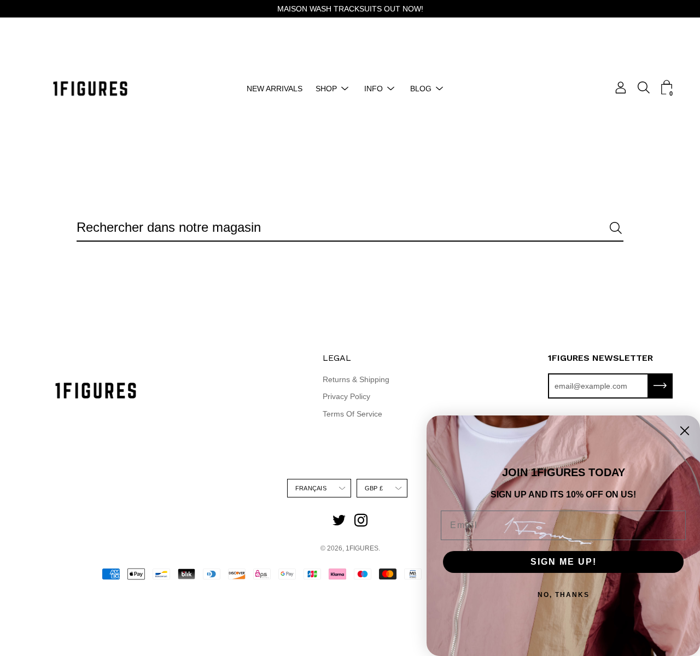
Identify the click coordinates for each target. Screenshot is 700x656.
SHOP (326, 88)
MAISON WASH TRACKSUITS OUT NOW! (350, 8)
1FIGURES (362, 548)
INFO (373, 88)
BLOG (420, 88)
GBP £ (374, 488)
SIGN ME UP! (563, 561)
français (310, 488)
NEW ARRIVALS (274, 88)
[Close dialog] (685, 431)
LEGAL (337, 358)
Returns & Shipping (356, 379)
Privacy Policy (346, 396)
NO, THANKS (564, 595)
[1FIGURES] (90, 88)
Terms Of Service (352, 413)
